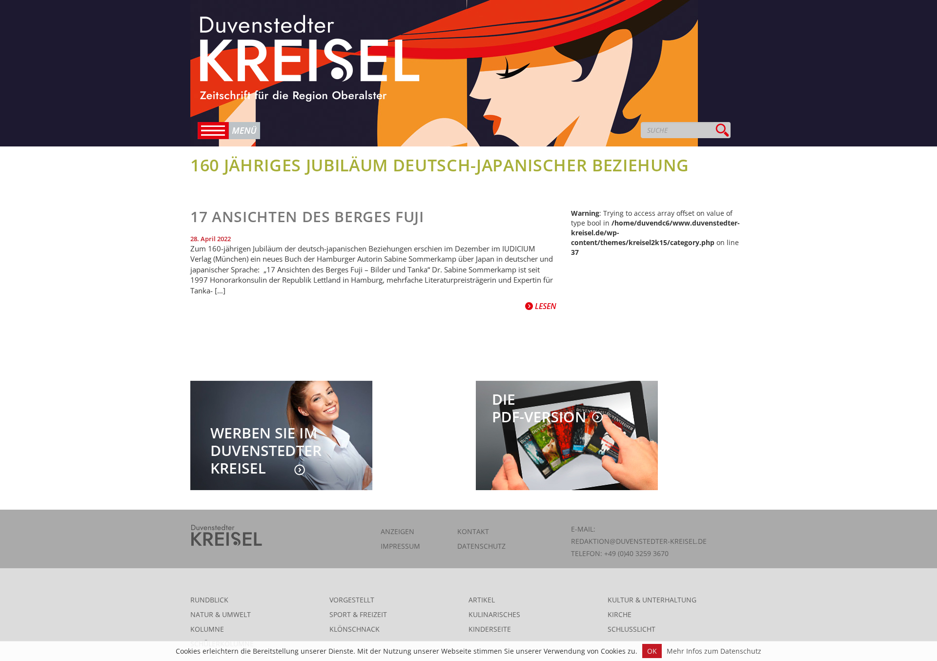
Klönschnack (354, 629)
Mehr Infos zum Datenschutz (714, 651)
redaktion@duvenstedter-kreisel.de (639, 541)
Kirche (619, 614)
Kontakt (473, 531)
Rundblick (209, 599)
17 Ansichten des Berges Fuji (307, 217)
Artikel (481, 599)
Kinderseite (489, 629)
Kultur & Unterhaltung (652, 599)
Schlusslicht (631, 629)
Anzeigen (397, 531)
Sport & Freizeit (358, 614)
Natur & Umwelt (220, 614)
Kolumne (207, 629)
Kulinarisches (494, 614)
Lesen (544, 306)
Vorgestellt (351, 599)
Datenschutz (481, 546)
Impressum (400, 546)
